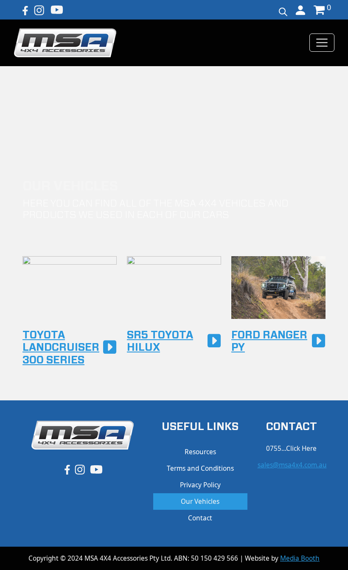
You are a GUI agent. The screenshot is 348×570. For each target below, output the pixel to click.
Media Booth (300, 558)
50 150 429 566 (214, 558)
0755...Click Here (291, 448)
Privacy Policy (200, 485)
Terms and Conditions (200, 468)
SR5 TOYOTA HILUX (160, 341)
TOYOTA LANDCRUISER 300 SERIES (60, 348)
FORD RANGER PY (269, 341)
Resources (200, 451)
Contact (200, 518)
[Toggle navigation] (321, 43)
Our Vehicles (200, 501)
